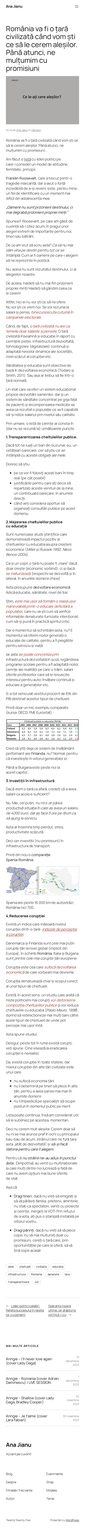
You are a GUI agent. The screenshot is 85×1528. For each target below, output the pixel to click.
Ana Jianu (14, 6)
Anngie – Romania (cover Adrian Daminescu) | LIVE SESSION (32, 1381)
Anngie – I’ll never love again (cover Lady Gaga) (29, 1361)
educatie (57, 1266)
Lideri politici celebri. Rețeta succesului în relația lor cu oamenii (25, 1310)
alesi (11, 1266)
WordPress (72, 1520)
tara (67, 1274)
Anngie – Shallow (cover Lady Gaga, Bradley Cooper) (30, 1400)
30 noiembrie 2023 (73, 1400)
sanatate (53, 1274)
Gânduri (36, 130)
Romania (36, 1274)
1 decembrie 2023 (72, 1380)
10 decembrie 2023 (72, 1361)
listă (27, 159)
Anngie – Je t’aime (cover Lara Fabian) (26, 1418)
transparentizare (18, 1282)
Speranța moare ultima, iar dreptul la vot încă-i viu (62, 1310)
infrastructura (17, 1274)
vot (37, 1282)
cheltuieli (24, 1266)
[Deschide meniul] (76, 6)
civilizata (41, 1266)
